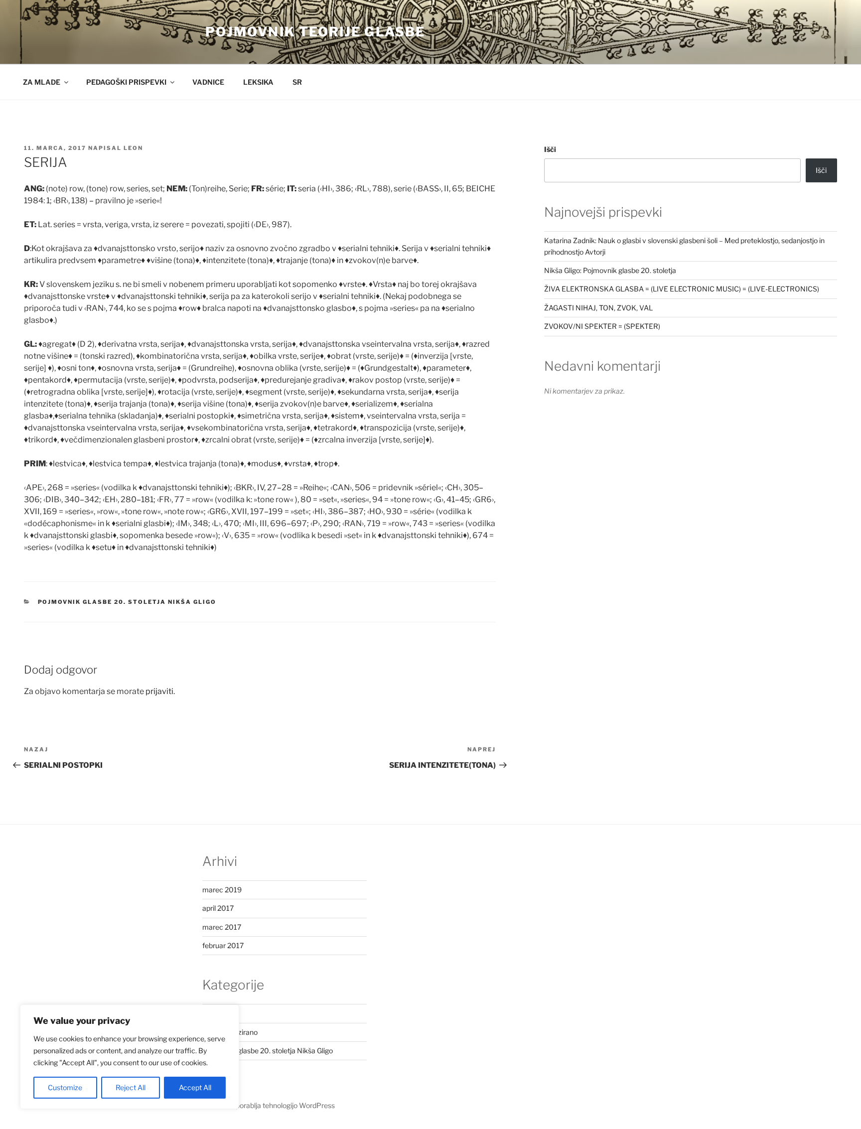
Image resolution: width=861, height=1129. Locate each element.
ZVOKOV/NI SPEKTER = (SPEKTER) (602, 326)
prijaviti (159, 691)
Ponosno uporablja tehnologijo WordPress (268, 1105)
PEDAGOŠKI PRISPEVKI (126, 82)
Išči (550, 149)
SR (297, 82)
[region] (129, 1056)
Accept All (195, 1087)
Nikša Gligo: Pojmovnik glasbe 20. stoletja (610, 270)
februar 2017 (223, 945)
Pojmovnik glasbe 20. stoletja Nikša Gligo (127, 601)
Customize (65, 1087)
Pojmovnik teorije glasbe (315, 31)
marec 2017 (221, 927)
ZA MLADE (41, 82)
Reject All (130, 1087)
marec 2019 (222, 889)
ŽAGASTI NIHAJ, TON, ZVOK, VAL (598, 307)
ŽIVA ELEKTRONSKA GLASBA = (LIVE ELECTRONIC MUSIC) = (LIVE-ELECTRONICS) (681, 288)
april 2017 (218, 908)
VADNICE (208, 82)
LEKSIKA (258, 82)
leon (133, 147)
